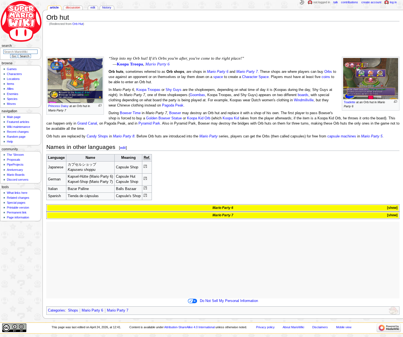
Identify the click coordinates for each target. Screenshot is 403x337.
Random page (16, 136)
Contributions (349, 2)
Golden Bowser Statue (164, 118)
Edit (92, 7)
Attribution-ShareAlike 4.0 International (189, 327)
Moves (11, 103)
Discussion (73, 7)
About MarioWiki (293, 327)
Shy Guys (173, 90)
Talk (335, 2)
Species (12, 98)
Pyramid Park (149, 123)
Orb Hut (77, 23)
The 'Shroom (15, 154)
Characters (14, 74)
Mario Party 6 (217, 72)
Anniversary (15, 169)
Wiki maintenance (18, 126)
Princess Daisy (58, 106)
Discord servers (18, 179)
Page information (18, 217)
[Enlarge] (395, 101)
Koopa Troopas (148, 90)
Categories (56, 310)
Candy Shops (97, 136)
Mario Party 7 (247, 72)
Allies (10, 88)
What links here (17, 192)
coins (326, 77)
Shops (73, 310)
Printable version (18, 207)
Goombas (197, 95)
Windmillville (304, 100)
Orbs (328, 72)
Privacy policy (265, 327)
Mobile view (343, 327)
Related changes (18, 197)
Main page (14, 117)
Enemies (12, 94)
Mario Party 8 (123, 136)
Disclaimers (320, 327)
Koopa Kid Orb (198, 118)
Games (12, 69)
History (106, 7)
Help (10, 141)
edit (123, 148)
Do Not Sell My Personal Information (229, 301)
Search (7, 45)
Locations (13, 78)
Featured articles (18, 121)
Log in (393, 2)
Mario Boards (16, 174)
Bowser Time (130, 113)
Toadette (349, 102)
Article (54, 7)
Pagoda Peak (172, 105)
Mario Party (208, 136)
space (218, 77)
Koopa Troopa (130, 64)
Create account (371, 2)
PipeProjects (15, 164)
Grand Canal (87, 123)
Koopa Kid (231, 118)
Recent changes (18, 131)
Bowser (175, 113)
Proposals (13, 159)
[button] (392, 208)
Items (10, 83)
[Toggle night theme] (302, 2)
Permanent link (17, 212)
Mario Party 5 (371, 136)
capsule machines (341, 136)
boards (303, 95)
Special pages (16, 202)
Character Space (255, 77)
